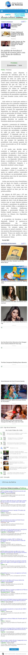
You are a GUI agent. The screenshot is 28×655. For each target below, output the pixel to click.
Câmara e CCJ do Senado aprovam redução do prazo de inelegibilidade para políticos (13, 534)
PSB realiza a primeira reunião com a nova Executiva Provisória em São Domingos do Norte (14, 556)
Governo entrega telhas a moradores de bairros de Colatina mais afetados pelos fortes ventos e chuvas (14, 635)
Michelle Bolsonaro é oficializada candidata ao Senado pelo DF (15, 438)
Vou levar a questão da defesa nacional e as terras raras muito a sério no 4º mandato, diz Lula (18, 452)
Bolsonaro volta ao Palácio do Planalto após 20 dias (13, 623)
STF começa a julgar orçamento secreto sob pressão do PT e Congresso (13, 495)
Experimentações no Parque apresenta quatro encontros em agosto (17, 463)
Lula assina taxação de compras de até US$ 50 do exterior (13, 613)
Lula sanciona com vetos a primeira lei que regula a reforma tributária (12, 524)
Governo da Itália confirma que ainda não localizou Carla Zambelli (12, 584)
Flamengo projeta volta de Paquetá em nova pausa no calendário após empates (16, 443)
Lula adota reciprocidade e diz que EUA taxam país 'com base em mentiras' (16, 473)
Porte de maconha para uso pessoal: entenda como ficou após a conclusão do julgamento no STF (14, 567)
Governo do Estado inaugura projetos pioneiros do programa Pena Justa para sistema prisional (13, 604)
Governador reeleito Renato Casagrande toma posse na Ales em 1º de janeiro (13, 645)
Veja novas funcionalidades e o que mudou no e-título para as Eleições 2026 (17, 434)
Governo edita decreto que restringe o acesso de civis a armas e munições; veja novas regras (13, 505)
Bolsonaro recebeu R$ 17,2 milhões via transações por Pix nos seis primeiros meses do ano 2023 (13, 546)
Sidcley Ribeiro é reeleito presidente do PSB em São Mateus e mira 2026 (14, 594)
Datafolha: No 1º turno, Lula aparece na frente (13, 575)
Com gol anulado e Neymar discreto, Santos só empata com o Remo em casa (18, 458)
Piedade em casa (14, 448)
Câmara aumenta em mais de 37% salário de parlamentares (13, 515)
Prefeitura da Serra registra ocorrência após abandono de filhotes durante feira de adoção (18, 468)
